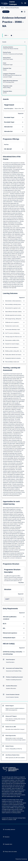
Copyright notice (8, 844)
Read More (21, 582)
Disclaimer (7, 836)
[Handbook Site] (10, 769)
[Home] (4, 3)
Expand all (20, 113)
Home (2, 7)
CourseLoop (24, 859)
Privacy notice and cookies (11, 851)
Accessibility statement (10, 829)
